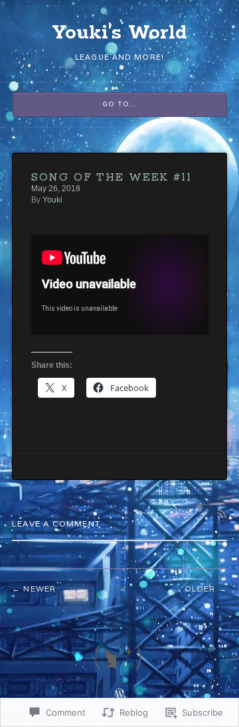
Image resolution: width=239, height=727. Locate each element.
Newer (39, 589)
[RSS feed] (134, 657)
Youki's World (119, 33)
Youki (52, 199)
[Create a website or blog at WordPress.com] (119, 694)
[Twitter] (105, 657)
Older (200, 589)
